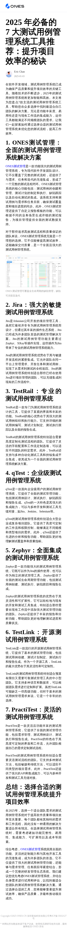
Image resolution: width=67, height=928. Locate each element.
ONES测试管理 (15, 166)
